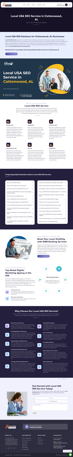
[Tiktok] (14, 448)
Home (28, 22)
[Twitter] (9, 448)
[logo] (6, 4)
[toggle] (66, 4)
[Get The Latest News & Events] (27, 427)
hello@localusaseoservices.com (60, 443)
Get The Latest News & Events (36, 425)
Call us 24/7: (59, 4)
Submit (34, 413)
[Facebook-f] (6, 448)
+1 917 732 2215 (56, 439)
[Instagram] (12, 448)
